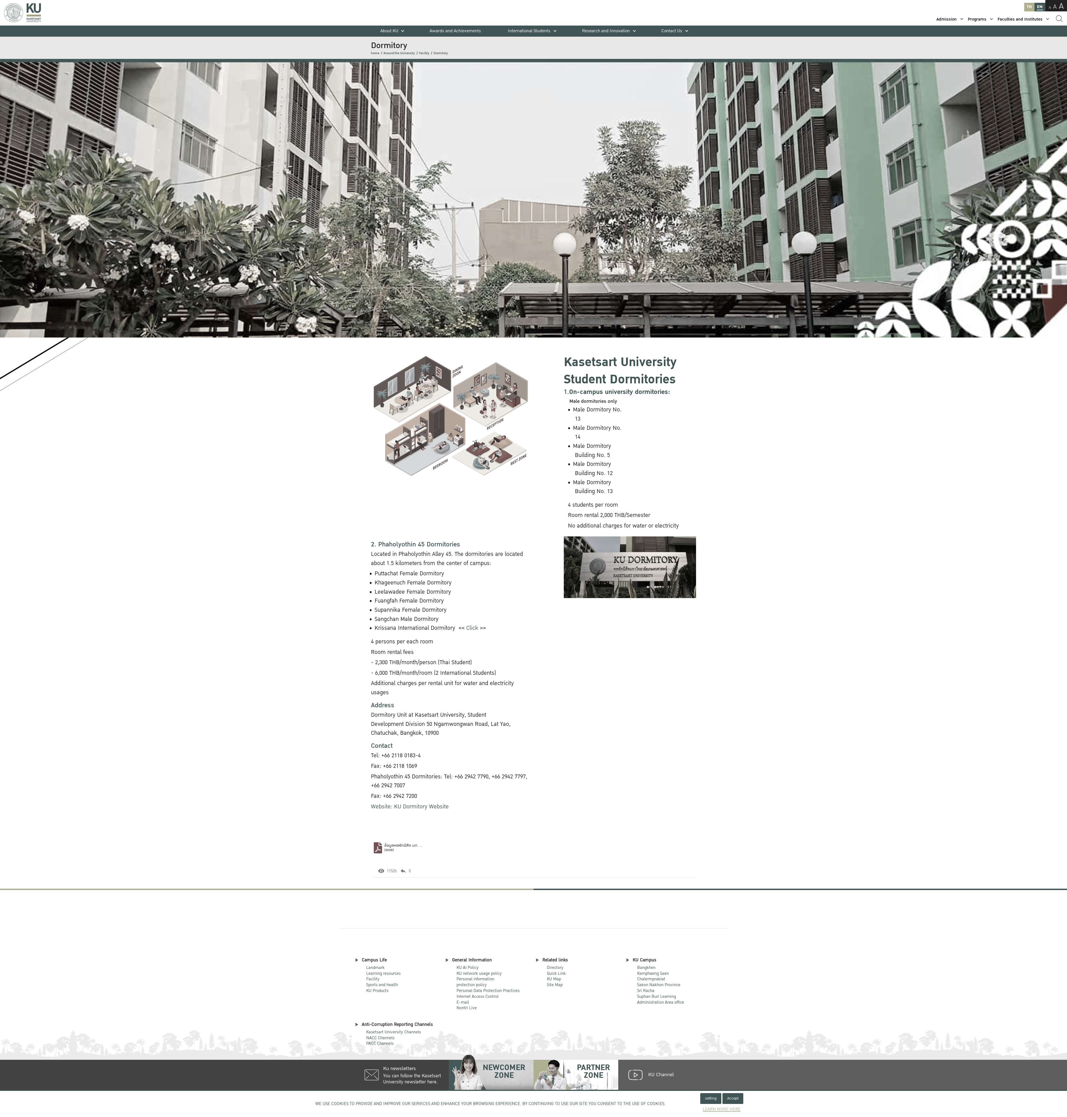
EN (1040, 6)
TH (1029, 6)
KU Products (377, 990)
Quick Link (556, 973)
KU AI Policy (468, 967)
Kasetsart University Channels (393, 1032)
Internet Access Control (477, 996)
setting (711, 1098)
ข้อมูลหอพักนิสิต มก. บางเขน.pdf (411, 845)
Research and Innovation (606, 31)
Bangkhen (646, 967)
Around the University (399, 53)
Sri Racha (645, 990)
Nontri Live (467, 1007)
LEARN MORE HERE (722, 1109)
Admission (946, 19)
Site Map (555, 984)
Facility (424, 53)
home (375, 53)
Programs (977, 19)
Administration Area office (660, 1000)
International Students (529, 31)
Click (472, 628)
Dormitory (440, 53)
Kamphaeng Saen (653, 973)
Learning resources (383, 973)
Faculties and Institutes (1020, 19)
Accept (733, 1098)
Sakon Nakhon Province (658, 982)
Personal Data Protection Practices (488, 990)
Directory (555, 967)
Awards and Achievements (455, 31)
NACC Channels (380, 1037)
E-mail (463, 1002)
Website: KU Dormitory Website (410, 806)
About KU (389, 31)
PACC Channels (380, 1043)
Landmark (375, 967)
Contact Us (671, 31)
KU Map (554, 979)
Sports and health (382, 984)
